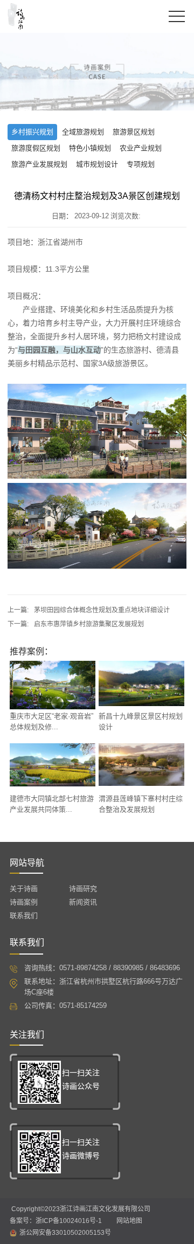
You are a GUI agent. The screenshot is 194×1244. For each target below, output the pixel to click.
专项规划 (141, 164)
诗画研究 (83, 888)
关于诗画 (24, 888)
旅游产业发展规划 (39, 164)
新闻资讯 (83, 902)
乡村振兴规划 (32, 132)
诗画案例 (24, 902)
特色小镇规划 (90, 148)
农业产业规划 (141, 148)
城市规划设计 (97, 164)
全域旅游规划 (83, 132)
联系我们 (24, 915)
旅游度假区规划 (35, 148)
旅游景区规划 (134, 132)
